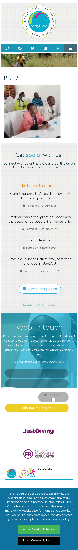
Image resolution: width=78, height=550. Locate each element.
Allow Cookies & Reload (39, 529)
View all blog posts (41, 289)
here (61, 361)
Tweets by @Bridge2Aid (40, 305)
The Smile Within (40, 240)
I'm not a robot (53, 395)
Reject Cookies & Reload (39, 540)
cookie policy (60, 519)
